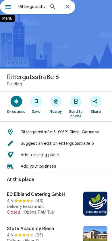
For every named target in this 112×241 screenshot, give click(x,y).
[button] (56, 132)
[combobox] (31, 6)
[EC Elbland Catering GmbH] (56, 204)
